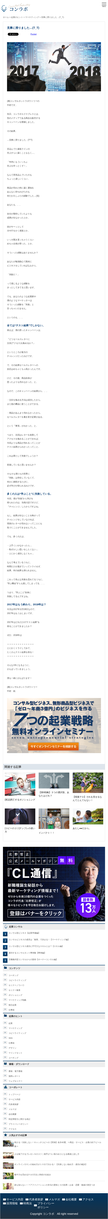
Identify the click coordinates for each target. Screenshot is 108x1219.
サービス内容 (14, 1099)
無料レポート (14, 1076)
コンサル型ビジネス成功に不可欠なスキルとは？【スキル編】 (36, 946)
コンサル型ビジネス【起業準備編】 (24, 933)
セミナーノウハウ (16, 985)
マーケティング (15, 1028)
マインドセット (15, 1053)
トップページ (14, 1094)
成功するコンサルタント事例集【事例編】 (27, 953)
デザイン (12, 1048)
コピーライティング (17, 980)
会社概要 (12, 1114)
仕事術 (11, 1010)
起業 (11, 1023)
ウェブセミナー (15, 1081)
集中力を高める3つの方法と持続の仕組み (32, 1174)
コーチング (13, 975)
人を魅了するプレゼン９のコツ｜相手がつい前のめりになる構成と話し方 (46, 1154)
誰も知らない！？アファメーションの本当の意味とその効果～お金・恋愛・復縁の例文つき (54, 1185)
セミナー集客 (14, 990)
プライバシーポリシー (18, 1124)
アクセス (12, 1129)
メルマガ (12, 1109)
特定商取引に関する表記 (19, 1119)
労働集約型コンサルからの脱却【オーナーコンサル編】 (33, 959)
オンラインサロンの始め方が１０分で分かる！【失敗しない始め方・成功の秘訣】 (50, 1164)
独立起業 (12, 1005)
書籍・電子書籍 (15, 1071)
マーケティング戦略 (17, 1000)
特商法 (27, 1203)
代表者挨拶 (13, 1104)
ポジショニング (15, 995)
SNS (11, 1038)
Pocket (34, 34)
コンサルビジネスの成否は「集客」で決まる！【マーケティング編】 (39, 939)
